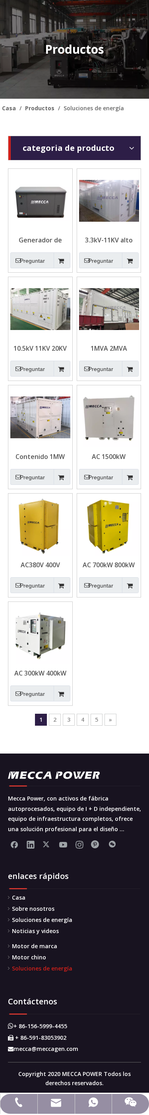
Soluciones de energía (42, 920)
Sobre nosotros (33, 908)
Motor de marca (34, 946)
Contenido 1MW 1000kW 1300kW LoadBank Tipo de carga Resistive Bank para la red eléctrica (40, 456)
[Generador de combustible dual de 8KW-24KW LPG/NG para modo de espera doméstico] (40, 200)
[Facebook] (14, 844)
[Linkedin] (30, 844)
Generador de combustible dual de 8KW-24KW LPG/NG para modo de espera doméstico (40, 240)
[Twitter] (47, 844)
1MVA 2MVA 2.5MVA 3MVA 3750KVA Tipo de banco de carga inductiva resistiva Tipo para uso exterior (108, 348)
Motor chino (29, 957)
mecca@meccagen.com (43, 1049)
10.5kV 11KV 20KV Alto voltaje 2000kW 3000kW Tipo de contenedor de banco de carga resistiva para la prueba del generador (40, 348)
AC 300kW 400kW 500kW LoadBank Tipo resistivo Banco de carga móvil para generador (40, 673)
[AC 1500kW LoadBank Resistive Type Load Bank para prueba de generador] (109, 416)
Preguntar (32, 261)
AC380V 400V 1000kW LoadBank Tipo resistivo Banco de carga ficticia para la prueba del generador (40, 564)
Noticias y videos (35, 931)
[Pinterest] (95, 844)
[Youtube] (63, 844)
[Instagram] (79, 844)
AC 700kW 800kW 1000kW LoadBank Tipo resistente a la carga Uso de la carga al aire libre (108, 564)
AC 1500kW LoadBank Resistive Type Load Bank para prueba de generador (109, 456)
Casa (18, 897)
